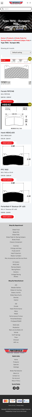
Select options (7, 101)
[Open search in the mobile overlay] (16, 9)
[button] (2, 3)
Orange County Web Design (19, 411)
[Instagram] (17, 388)
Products (10, 38)
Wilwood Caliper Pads (22, 40)
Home (3, 38)
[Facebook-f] (14, 388)
